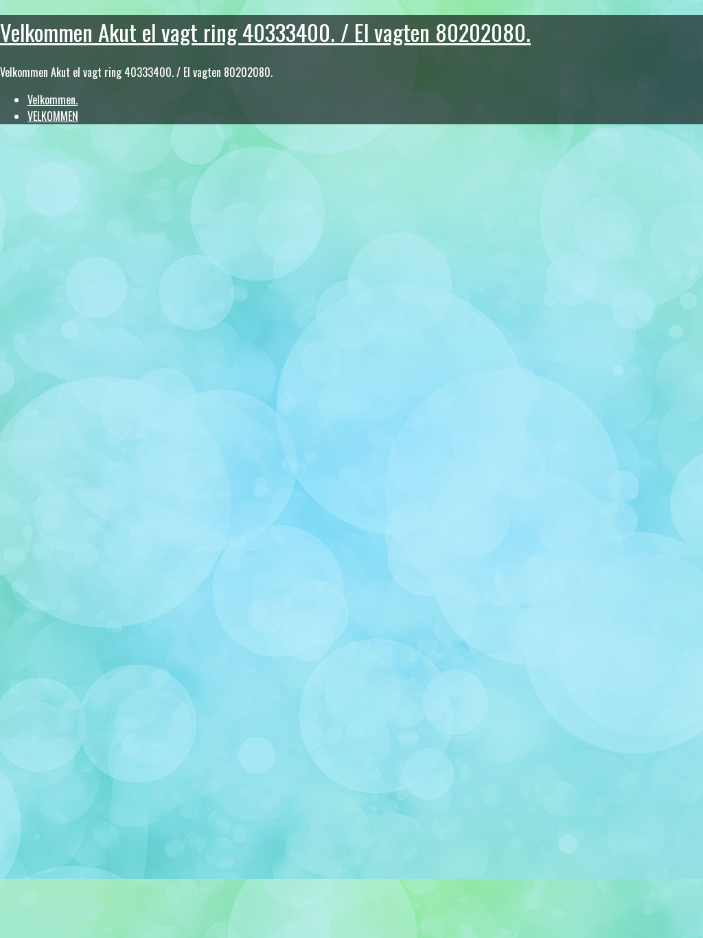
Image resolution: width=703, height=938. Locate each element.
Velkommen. (52, 99)
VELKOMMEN (52, 116)
